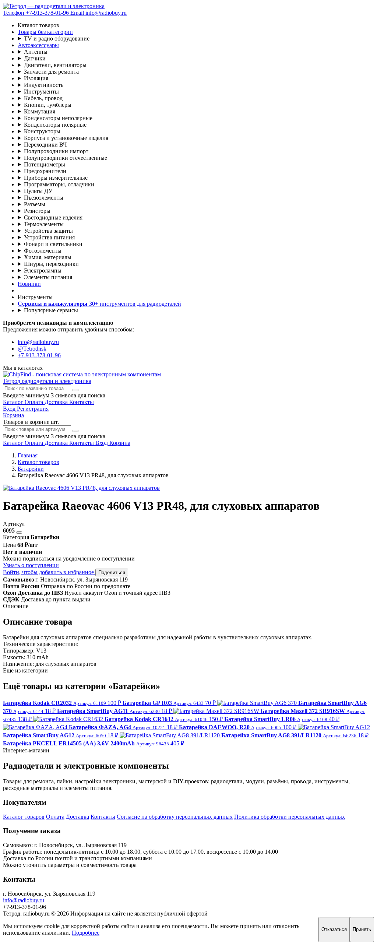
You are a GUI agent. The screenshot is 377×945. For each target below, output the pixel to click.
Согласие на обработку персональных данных (175, 817)
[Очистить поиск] (75, 390)
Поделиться (111, 572)
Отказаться (334, 929)
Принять (362, 929)
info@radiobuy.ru (38, 342)
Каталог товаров (24, 817)
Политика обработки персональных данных (289, 817)
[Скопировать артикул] (19, 532)
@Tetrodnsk (32, 348)
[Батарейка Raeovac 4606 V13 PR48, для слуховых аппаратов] (81, 488)
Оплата (55, 817)
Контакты (103, 817)
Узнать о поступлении (31, 565)
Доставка (77, 817)
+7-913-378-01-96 (39, 355)
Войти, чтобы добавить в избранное (49, 572)
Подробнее (85, 933)
